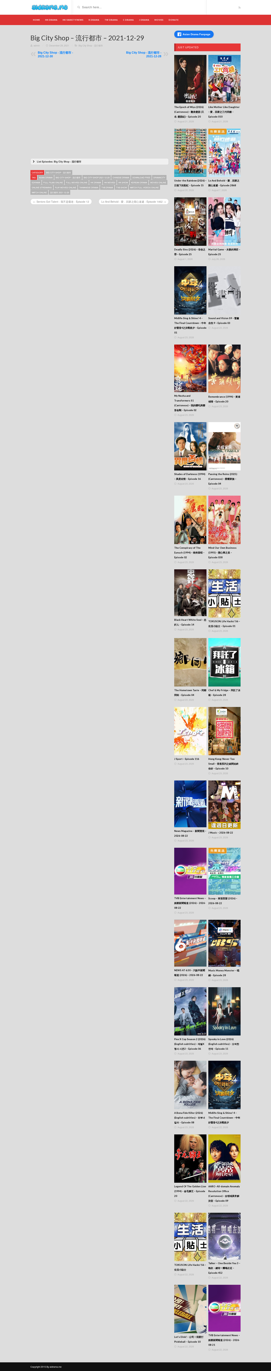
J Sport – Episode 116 (186, 758)
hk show (123, 182)
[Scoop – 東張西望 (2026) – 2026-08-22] (224, 871)
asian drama (46, 177)
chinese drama (121, 177)
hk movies (109, 182)
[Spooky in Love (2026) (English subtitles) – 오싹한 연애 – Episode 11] (224, 1011)
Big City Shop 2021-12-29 (97, 177)
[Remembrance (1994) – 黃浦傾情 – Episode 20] (224, 369)
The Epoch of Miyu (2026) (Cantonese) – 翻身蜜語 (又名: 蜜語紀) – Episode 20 (189, 112)
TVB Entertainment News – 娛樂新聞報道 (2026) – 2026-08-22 (190, 903)
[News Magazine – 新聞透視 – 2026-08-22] (190, 803)
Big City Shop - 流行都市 (91, 45)
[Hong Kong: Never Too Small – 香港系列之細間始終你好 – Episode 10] (224, 731)
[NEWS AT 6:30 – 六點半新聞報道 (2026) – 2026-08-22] (190, 943)
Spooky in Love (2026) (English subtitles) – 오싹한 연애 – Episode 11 (223, 1044)
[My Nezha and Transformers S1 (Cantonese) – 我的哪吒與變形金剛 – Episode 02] (190, 368)
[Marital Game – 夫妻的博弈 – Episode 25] (224, 221)
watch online (39, 192)
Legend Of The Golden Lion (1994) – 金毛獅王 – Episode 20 (190, 1191)
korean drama (139, 182)
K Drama (94, 20)
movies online (158, 182)
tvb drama (107, 187)
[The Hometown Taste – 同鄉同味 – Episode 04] (190, 662)
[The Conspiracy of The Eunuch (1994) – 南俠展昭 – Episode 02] (190, 520)
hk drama (96, 182)
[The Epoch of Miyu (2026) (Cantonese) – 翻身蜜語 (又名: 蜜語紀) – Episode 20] (190, 79)
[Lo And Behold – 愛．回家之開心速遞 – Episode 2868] (224, 153)
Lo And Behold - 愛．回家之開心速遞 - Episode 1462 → (133, 201)
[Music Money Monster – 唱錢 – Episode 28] (224, 943)
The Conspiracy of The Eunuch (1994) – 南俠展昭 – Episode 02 (189, 552)
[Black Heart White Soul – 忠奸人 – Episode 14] (190, 592)
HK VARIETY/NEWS (73, 20)
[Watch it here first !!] (49, 7)
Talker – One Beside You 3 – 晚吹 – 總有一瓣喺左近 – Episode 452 (224, 1268)
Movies (159, 20)
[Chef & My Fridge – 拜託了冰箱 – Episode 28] (224, 662)
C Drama (128, 20)
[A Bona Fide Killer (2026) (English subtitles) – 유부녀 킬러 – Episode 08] (190, 1085)
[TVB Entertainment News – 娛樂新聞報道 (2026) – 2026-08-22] (190, 871)
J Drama (144, 20)
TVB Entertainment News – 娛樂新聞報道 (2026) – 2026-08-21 (224, 1340)
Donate (174, 20)
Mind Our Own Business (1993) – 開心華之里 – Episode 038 (222, 552)
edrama (36, 182)
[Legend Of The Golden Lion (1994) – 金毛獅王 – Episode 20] (190, 1158)
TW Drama (111, 20)
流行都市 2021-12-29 (59, 192)
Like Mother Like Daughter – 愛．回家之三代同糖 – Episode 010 (224, 112)
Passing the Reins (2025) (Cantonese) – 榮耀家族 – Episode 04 (222, 479)
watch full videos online (144, 187)
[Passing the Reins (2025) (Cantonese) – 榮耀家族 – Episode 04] (224, 446)
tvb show (121, 187)
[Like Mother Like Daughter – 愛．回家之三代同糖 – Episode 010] (224, 79)
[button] (99, 161)
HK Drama (51, 20)
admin (37, 45)
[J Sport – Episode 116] (190, 731)
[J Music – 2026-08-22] (224, 804)
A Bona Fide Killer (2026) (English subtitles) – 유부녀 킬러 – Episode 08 (189, 1117)
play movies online (65, 187)
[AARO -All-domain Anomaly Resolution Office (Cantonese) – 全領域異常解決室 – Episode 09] (224, 1158)
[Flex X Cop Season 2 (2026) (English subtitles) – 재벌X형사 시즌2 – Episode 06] (190, 1011)
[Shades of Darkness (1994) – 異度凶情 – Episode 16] (190, 446)
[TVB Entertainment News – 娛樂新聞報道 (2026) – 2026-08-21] (224, 1308)
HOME (36, 20)
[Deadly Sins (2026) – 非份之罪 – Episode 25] (190, 221)
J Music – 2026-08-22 (220, 832)
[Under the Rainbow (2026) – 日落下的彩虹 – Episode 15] (190, 153)
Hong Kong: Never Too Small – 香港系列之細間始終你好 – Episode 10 (223, 763)
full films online (53, 182)
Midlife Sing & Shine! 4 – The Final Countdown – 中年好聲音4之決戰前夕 (224, 1117)
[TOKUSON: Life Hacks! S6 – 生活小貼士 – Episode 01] (224, 593)
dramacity (159, 177)
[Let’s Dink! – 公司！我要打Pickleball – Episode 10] (190, 1309)
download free (141, 177)
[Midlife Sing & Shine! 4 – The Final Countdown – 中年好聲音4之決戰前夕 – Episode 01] (190, 290)
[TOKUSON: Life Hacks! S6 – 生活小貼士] (190, 1237)
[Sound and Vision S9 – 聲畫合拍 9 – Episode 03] (224, 290)
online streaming (42, 187)
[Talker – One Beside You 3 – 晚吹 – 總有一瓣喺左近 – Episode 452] (224, 1236)
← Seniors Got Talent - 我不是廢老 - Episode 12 (61, 201)
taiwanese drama (88, 187)
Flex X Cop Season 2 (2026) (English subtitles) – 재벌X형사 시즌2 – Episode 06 (189, 1044)
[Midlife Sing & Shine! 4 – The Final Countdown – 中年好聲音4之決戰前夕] (224, 1085)
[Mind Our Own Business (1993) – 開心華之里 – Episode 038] (224, 520)
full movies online (76, 182)
